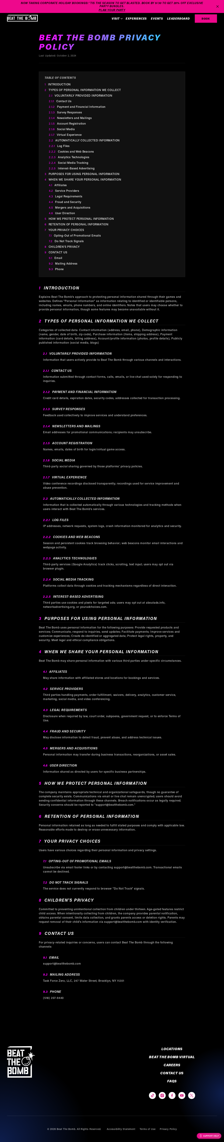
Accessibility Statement (121, 1129)
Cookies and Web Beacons (71, 151)
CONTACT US (56, 252)
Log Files (59, 146)
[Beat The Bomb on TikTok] (152, 1095)
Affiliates (58, 185)
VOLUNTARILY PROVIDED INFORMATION (80, 95)
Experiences (136, 18)
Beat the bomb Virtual (172, 1057)
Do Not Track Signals (66, 241)
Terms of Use (148, 1129)
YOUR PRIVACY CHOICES (64, 230)
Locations (172, 1048)
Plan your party (112, 10)
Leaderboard (178, 18)
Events (157, 18)
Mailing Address (63, 263)
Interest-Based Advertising (72, 168)
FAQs (172, 1081)
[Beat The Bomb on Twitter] (191, 1095)
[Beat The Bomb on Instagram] (162, 1095)
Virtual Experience (65, 134)
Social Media (62, 129)
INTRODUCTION (58, 84)
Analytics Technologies (69, 157)
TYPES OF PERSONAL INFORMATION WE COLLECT (83, 90)
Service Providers (64, 190)
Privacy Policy (168, 1129)
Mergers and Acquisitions (69, 207)
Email (55, 258)
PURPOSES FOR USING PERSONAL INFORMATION (82, 174)
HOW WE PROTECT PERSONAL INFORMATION (79, 218)
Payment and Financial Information (77, 106)
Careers (172, 1065)
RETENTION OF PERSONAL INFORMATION (76, 224)
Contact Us (60, 101)
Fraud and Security (65, 202)
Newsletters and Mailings (70, 118)
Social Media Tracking (68, 162)
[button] (117, 18)
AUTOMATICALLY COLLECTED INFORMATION (84, 140)
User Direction (62, 213)
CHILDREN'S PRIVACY (62, 246)
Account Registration (67, 123)
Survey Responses (65, 112)
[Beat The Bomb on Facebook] (172, 1095)
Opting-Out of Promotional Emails (75, 235)
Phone (56, 269)
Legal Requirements (65, 196)
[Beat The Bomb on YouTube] (181, 1095)
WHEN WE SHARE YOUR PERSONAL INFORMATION (83, 179)
